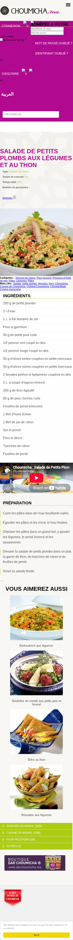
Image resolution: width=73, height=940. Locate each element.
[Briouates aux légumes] (36, 808)
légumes (43, 283)
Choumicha (61, 283)
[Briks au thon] (36, 753)
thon (51, 283)
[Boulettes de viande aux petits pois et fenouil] (36, 694)
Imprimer (7, 198)
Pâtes (12, 280)
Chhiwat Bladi (58, 286)
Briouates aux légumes (36, 815)
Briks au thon (36, 759)
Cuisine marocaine (10, 289)
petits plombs (29, 283)
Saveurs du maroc (25, 277)
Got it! (36, 935)
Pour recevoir (44, 277)
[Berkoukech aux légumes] (36, 639)
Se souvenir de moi (14, 40)
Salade (17, 283)
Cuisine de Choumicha (12, 286)
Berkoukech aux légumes (36, 645)
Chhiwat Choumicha (38, 286)
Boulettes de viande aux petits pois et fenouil (36, 702)
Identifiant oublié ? (51, 53)
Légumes (21, 280)
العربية (7, 94)
